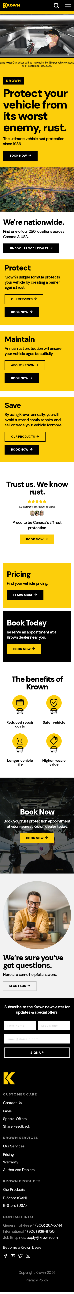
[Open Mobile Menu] (68, 5)
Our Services (13, 1146)
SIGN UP (37, 1052)
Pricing (8, 1154)
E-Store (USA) (15, 1205)
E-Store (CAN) (15, 1197)
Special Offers (15, 1118)
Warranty (10, 1162)
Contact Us (12, 1102)
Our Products (14, 1189)
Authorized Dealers (19, 1169)
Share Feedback (16, 1126)
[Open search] (56, 5)
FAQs (7, 1111)
